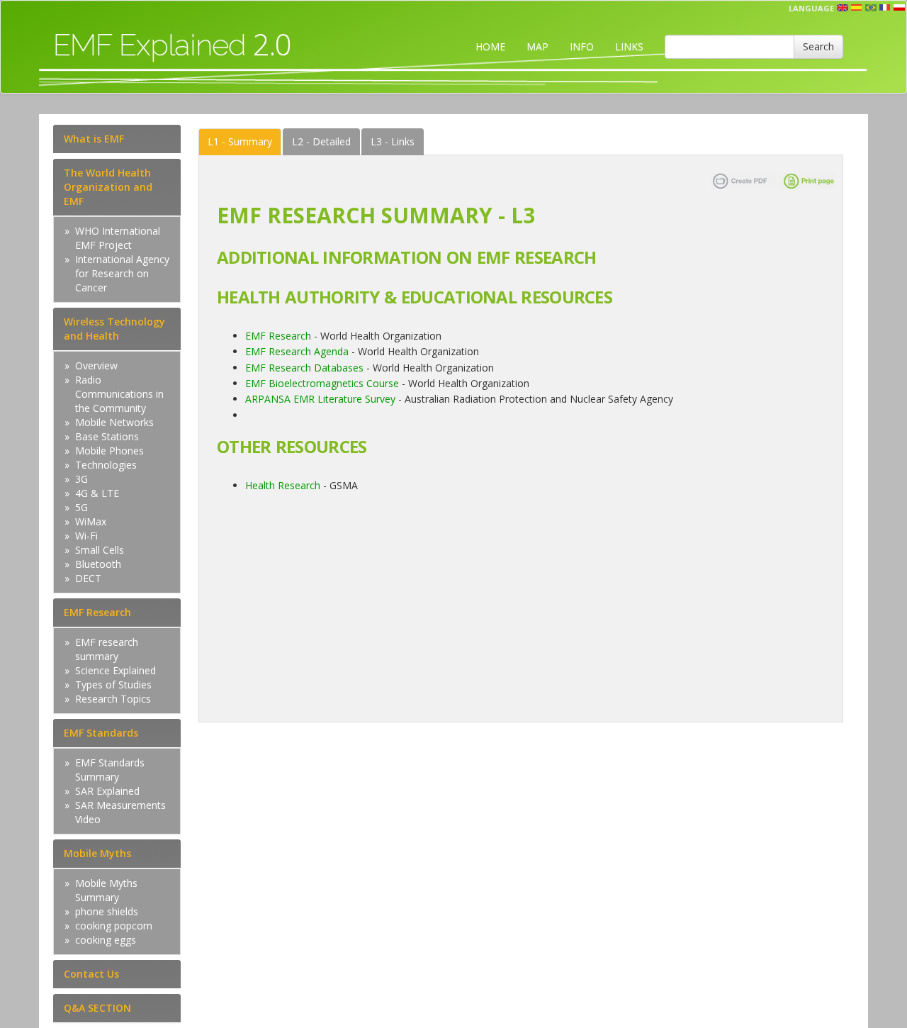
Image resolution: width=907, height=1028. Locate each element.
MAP (537, 46)
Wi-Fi (86, 535)
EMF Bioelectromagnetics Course (322, 383)
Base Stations (107, 436)
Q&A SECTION (97, 1008)
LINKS (629, 46)
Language (811, 8)
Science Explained (115, 670)
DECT (88, 578)
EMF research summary (106, 649)
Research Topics (113, 698)
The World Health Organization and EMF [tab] (108, 187)
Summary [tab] (240, 141)
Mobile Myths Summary (106, 890)
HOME (490, 46)
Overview (96, 365)
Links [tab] (393, 141)
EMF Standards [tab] (101, 732)
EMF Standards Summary (110, 769)
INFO (582, 46)
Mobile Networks (114, 422)
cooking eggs (105, 939)
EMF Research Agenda (297, 351)
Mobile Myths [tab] (97, 853)
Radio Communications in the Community (119, 394)
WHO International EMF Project (117, 238)
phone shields (106, 911)
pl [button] (899, 7)
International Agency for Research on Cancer (122, 273)
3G (81, 479)
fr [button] (885, 7)
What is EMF (94, 138)
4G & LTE (97, 493)
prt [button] (871, 7)
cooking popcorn (113, 925)
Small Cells (99, 550)
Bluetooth (98, 564)
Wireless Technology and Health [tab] (114, 328)
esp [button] (856, 7)
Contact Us (91, 973)
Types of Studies (113, 684)
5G (81, 507)
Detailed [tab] (321, 141)
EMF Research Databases (304, 367)
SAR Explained (107, 791)
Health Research (282, 485)
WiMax (90, 521)
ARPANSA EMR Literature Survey (321, 399)
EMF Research (278, 335)
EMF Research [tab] (97, 612)
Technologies (106, 464)
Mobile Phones (109, 450)
